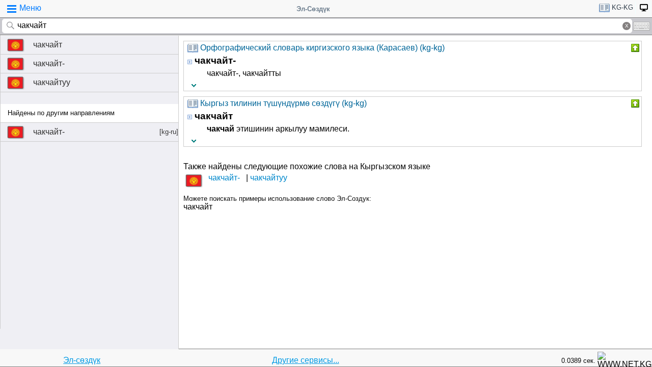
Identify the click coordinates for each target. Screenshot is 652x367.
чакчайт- (49, 63)
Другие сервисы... (305, 360)
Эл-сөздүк (81, 360)
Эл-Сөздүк (313, 9)
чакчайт (47, 44)
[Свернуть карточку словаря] (634, 48)
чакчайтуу (51, 82)
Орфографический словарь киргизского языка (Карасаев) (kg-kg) (322, 47)
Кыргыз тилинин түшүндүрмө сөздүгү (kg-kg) (283, 103)
